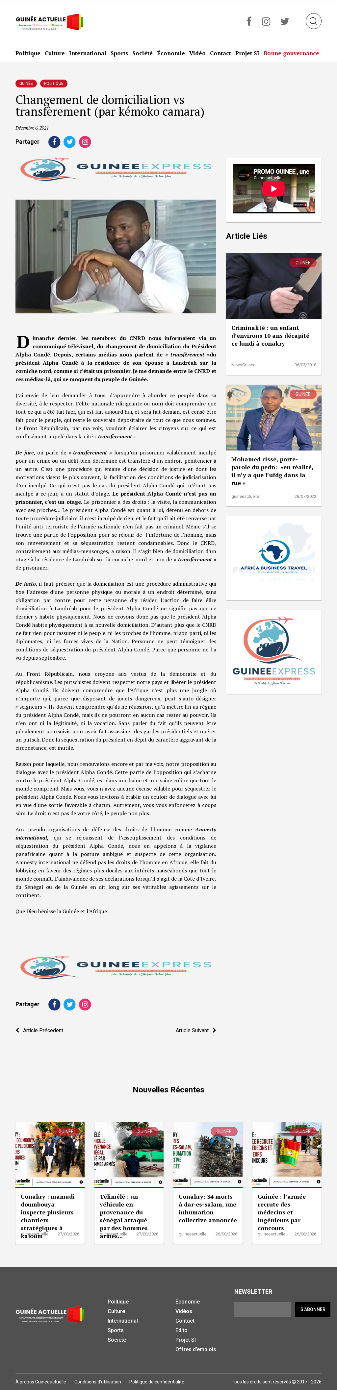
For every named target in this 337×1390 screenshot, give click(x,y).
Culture (55, 53)
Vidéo (197, 53)
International (87, 53)
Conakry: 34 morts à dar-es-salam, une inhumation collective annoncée (208, 1208)
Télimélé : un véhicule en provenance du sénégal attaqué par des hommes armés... (124, 1216)
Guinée (26, 83)
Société (142, 53)
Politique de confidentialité (156, 1381)
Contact (220, 53)
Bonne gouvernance (291, 53)
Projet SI (247, 53)
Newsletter (253, 1291)
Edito (181, 1330)
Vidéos (183, 1311)
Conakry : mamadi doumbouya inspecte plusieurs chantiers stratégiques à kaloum (48, 1216)
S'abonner (312, 1309)
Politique (27, 53)
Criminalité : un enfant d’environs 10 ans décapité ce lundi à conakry (270, 335)
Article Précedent (41, 1030)
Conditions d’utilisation (97, 1381)
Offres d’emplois (195, 1349)
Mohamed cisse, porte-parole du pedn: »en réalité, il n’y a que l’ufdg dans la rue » (272, 471)
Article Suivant (194, 1030)
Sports (119, 53)
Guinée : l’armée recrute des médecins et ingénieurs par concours (282, 1212)
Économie (171, 53)
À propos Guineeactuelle (40, 1381)
